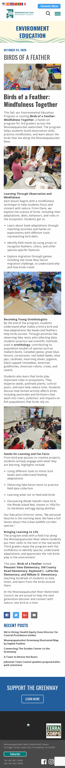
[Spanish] (8, 4)
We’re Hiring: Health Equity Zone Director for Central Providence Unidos (31, 633)
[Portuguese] (20, 4)
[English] (4, 4)
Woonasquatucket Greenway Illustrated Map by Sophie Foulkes (31, 642)
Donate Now (49, 6)
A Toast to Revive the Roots (20, 657)
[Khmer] (12, 4)
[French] (24, 4)
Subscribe (15, 754)
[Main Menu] (58, 13)
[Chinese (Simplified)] (16, 4)
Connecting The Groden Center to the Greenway (27, 650)
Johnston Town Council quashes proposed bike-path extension (32, 663)
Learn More (32, 699)
